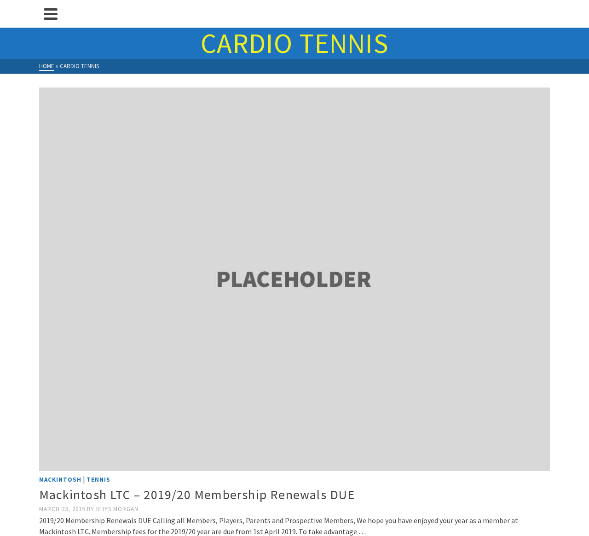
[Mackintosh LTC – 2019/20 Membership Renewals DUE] (294, 279)
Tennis (98, 480)
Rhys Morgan (117, 509)
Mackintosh (60, 480)
